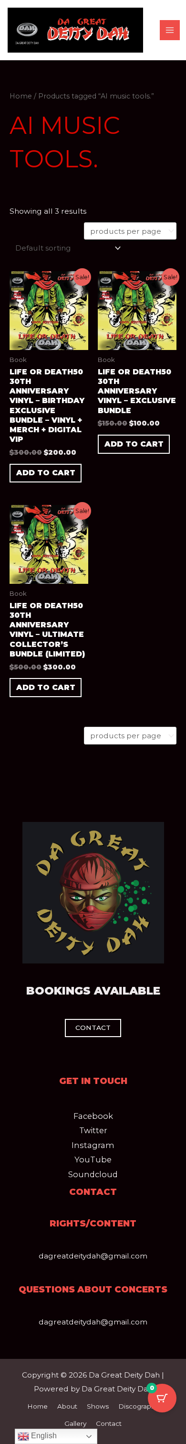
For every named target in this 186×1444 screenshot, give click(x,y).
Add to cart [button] (45, 472)
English (43, 1436)
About (67, 1406)
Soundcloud (93, 1174)
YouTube (93, 1159)
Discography (138, 1406)
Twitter (93, 1130)
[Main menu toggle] (170, 30)
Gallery (75, 1423)
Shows (98, 1406)
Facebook (93, 1116)
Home (21, 96)
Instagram (93, 1145)
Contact (109, 1423)
